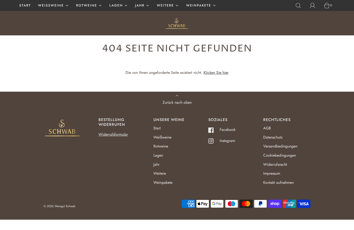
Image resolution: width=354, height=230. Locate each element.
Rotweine (160, 146)
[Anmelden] (315, 5)
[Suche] (301, 5)
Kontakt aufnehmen (278, 182)
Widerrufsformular (113, 134)
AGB (267, 128)
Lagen (158, 155)
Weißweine (162, 137)
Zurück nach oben (177, 102)
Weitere (159, 173)
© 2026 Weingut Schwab (59, 206)
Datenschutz (272, 137)
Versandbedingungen (280, 146)
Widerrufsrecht (275, 164)
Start (25, 5)
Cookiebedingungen (279, 155)
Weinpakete (162, 182)
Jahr (156, 164)
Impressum (271, 173)
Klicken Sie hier (216, 72)
